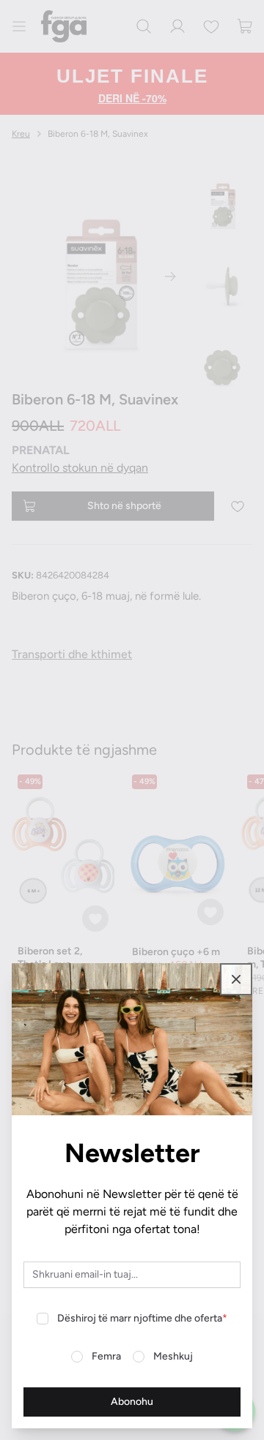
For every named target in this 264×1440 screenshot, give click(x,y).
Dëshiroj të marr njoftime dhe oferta (142, 1318)
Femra (106, 1356)
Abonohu (132, 1401)
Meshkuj (173, 1356)
